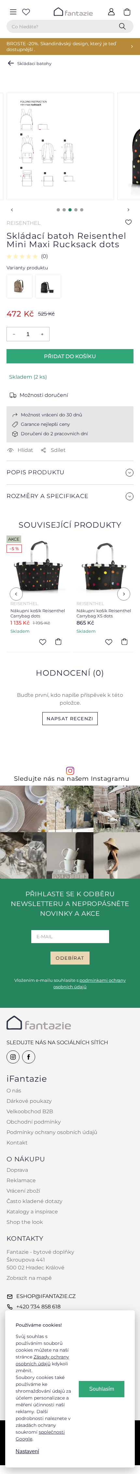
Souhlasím (101, 1389)
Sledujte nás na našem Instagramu (72, 779)
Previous (11, 209)
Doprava (17, 1170)
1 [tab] (58, 209)
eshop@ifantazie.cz (46, 1296)
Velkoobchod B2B (30, 1111)
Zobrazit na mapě (29, 1278)
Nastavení (27, 1451)
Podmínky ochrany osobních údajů (52, 1132)
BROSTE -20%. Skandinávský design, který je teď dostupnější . (61, 46)
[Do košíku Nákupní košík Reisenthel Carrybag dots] (58, 641)
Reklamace (21, 1180)
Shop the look (25, 1222)
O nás (14, 1091)
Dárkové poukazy (29, 1101)
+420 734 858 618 (38, 1307)
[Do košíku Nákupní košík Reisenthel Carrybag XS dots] (124, 641)
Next (128, 209)
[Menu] (13, 11)
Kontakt (17, 1143)
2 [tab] (64, 209)
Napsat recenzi (70, 719)
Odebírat (70, 958)
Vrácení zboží (23, 1191)
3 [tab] (70, 209)
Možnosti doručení (44, 395)
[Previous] (16, 594)
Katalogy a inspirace (32, 1212)
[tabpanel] (60, 146)
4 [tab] (75, 209)
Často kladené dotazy (35, 1201)
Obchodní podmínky (34, 1122)
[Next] (123, 594)
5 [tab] (81, 209)
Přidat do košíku (70, 356)
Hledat (123, 26)
